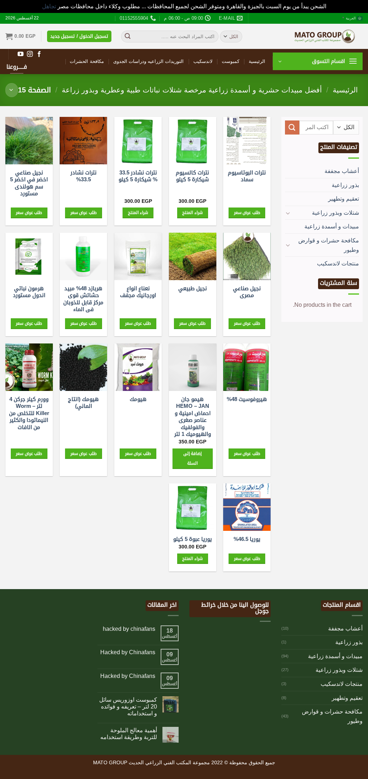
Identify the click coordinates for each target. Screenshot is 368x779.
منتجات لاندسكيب (338, 263)
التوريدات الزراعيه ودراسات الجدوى (148, 61)
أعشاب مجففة (342, 171)
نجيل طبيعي (192, 288)
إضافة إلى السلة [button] (192, 458)
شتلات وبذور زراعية (335, 213)
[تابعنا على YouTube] (20, 54)
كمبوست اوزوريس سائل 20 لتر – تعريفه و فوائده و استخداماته (128, 706)
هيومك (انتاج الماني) (83, 402)
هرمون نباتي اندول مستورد (29, 292)
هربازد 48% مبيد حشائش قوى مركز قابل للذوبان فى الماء (83, 299)
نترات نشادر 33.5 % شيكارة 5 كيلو (138, 176)
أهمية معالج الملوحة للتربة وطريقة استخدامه (128, 733)
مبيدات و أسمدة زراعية (331, 226)
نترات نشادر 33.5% (83, 176)
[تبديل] (288, 213)
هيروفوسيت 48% (247, 399)
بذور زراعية (345, 185)
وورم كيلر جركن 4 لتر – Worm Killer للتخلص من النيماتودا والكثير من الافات (29, 413)
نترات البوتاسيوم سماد (247, 176)
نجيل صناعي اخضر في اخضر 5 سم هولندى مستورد (29, 183)
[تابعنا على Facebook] (39, 54)
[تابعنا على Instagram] (30, 54)
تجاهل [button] (49, 6)
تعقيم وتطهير (343, 199)
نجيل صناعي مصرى (247, 292)
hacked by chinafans (129, 629)
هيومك (138, 399)
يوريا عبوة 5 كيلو (192, 539)
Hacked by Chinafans (127, 652)
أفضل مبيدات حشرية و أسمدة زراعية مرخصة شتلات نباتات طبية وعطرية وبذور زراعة (192, 90)
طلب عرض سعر (247, 212)
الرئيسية (257, 61)
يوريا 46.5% (247, 539)
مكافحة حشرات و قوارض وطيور (328, 245)
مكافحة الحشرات (87, 61)
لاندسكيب (202, 61)
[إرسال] (127, 36)
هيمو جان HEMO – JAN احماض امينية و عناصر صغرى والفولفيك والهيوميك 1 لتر (192, 416)
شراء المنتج (192, 212)
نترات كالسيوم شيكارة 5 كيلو (192, 176)
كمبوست (230, 61)
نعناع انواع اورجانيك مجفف (138, 292)
